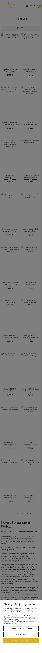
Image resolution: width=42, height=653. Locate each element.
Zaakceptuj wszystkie (21, 640)
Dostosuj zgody (21, 634)
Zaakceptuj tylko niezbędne (21, 628)
